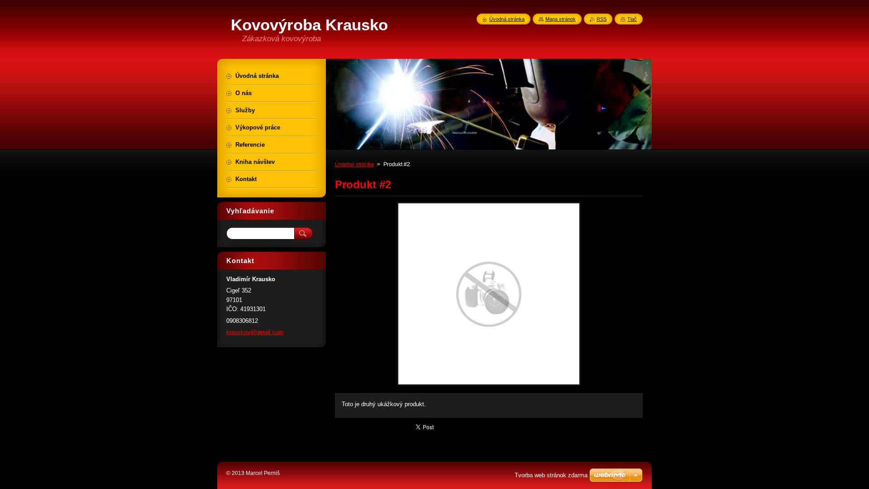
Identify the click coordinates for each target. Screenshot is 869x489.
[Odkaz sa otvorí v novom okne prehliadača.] (489, 385)
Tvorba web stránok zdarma (551, 475)
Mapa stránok (560, 19)
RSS (601, 19)
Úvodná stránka (354, 164)
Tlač (632, 19)
